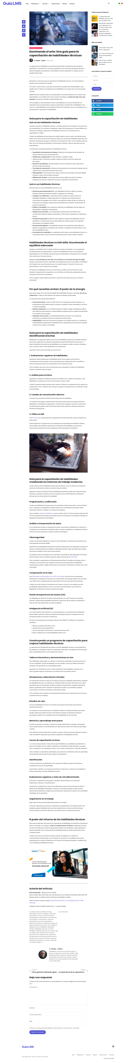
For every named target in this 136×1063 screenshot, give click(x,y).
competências (52, 917)
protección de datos (50, 938)
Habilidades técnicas (41, 929)
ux (41, 942)
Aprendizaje (32, 914)
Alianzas (64, 3)
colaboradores (43, 917)
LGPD (43, 931)
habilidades (43, 927)
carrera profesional (48, 915)
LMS (46, 931)
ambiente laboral (36, 912)
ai (29, 912)
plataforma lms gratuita (39, 936)
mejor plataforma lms (42, 932)
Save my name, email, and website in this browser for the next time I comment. (55, 1028)
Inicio (27, 3)
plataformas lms (52, 936)
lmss (53, 931)
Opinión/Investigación (35, 48)
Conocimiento (42, 919)
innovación (50, 929)
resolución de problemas (36, 940)
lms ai (49, 931)
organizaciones (44, 934)
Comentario (33, 987)
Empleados (47, 923)
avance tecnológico (43, 914)
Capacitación (33, 915)
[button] (24, 22)
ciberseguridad (33, 917)
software (47, 940)
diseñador (32, 923)
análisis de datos (47, 912)
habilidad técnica (34, 927)
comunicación (33, 919)
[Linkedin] (113, 1046)
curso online (40, 921)
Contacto (72, 3)
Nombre (32, 1008)
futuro (49, 925)
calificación (52, 914)
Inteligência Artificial (35, 931)
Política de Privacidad (109, 1058)
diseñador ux (39, 923)
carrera (40, 915)
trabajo (38, 942)
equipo (53, 923)
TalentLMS (53, 940)
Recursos (45, 3)
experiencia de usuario (40, 925)
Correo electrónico (35, 1015)
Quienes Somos (56, 3)
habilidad (54, 925)
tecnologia (32, 942)
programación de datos (36, 938)
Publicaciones (35, 3)
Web (30, 1021)
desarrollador (48, 921)
